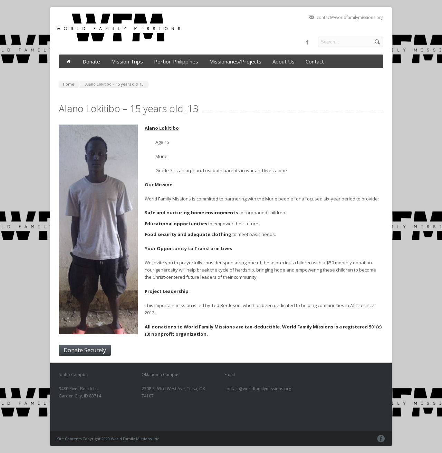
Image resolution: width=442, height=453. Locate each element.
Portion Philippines (176, 61)
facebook (307, 42)
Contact (315, 61)
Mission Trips (127, 61)
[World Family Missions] (122, 47)
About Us (283, 61)
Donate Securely (85, 350)
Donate (91, 61)
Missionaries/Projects (235, 61)
